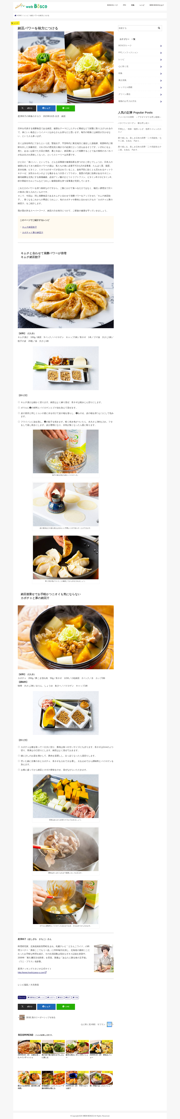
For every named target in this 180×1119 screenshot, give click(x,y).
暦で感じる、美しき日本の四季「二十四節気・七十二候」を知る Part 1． (139, 139)
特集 (132, 5)
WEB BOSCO (88, 1116)
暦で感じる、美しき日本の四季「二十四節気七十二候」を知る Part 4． (139, 148)
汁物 (76, 997)
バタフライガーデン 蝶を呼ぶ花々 (134, 123)
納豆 (61, 997)
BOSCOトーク (112, 5)
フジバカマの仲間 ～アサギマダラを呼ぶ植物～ (139, 117)
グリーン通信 (124, 94)
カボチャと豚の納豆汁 (32, 232)
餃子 (68, 997)
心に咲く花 (123, 66)
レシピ (142, 5)
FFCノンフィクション (128, 52)
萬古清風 (122, 80)
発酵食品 (33, 997)
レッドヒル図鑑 (125, 87)
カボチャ (52, 997)
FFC (124, 5)
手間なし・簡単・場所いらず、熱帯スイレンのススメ (139, 130)
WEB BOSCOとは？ (157, 5)
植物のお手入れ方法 (127, 101)
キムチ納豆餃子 (29, 227)
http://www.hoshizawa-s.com (31, 972)
